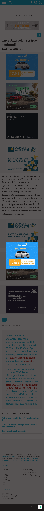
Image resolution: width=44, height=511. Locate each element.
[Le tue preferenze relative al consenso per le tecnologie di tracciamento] (40, 507)
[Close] (38, 242)
